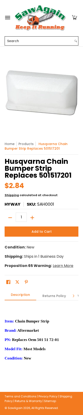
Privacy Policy (48, 396)
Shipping (12, 195)
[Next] (73, 296)
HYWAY (13, 204)
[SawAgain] (40, 17)
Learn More (63, 265)
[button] (74, 17)
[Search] (75, 41)
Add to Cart (42, 231)
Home (10, 144)
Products (26, 144)
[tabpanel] (41, 339)
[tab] (20, 296)
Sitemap (50, 401)
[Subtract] (10, 217)
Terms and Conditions (20, 396)
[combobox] (39, 41)
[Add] (32, 217)
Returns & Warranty (28, 401)
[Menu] (7, 17)
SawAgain (15, 408)
